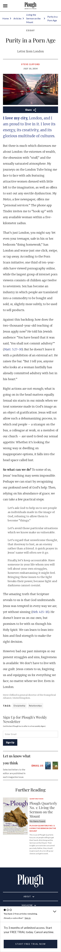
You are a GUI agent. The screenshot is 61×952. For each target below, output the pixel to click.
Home (5, 18)
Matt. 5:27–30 (13, 349)
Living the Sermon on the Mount (33, 18)
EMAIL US (37, 765)
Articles (17, 18)
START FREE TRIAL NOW (30, 944)
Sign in (28, 918)
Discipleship (19, 705)
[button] (5, 6)
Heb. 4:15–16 (40, 612)
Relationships (35, 705)
